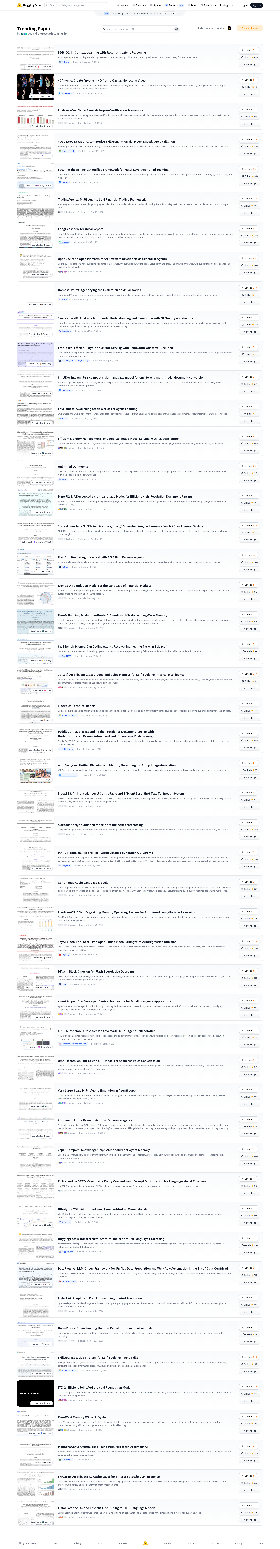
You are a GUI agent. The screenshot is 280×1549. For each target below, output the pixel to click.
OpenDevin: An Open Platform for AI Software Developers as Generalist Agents (112, 259)
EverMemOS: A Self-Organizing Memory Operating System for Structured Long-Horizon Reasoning (126, 912)
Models (124, 5)
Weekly (209, 28)
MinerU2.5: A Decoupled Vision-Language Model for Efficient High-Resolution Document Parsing (125, 496)
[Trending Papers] (229, 28)
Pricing (224, 5)
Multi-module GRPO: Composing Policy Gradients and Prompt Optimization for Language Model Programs (132, 1181)
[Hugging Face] (145, 1543)
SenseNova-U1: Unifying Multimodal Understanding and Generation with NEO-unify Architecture (125, 318)
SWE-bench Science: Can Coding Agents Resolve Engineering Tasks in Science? (112, 646)
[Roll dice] (176, 29)
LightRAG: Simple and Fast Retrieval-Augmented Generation (100, 1298)
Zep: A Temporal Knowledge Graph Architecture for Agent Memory (104, 1150)
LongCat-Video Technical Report (80, 229)
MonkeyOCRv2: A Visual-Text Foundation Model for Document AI (103, 1447)
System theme (29, 1543)
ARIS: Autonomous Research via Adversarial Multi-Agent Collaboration (106, 1031)
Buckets (176, 5)
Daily (200, 28)
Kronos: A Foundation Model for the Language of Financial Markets (104, 585)
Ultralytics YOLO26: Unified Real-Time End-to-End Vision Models (102, 1209)
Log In (244, 5)
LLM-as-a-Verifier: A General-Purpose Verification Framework (100, 110)
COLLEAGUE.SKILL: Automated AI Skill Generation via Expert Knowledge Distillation (116, 141)
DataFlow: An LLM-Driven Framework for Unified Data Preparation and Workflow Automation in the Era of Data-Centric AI (143, 1268)
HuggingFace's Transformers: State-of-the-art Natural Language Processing (111, 1239)
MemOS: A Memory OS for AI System (83, 1417)
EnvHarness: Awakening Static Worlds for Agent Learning (97, 409)
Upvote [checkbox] (251, 50)
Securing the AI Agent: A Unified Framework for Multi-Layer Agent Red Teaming (113, 169)
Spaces (157, 5)
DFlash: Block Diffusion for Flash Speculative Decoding (96, 971)
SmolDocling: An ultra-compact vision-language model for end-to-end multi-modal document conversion (131, 377)
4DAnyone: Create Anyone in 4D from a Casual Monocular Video (102, 80)
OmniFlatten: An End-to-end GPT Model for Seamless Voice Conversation (109, 1061)
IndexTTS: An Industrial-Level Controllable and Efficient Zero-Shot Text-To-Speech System (121, 793)
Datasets (141, 5)
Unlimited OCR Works (73, 466)
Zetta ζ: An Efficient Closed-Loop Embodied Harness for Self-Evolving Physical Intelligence (121, 675)
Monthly (220, 28)
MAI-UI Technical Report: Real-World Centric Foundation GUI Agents (105, 853)
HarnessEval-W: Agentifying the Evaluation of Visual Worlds (99, 290)
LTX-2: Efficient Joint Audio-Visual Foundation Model (94, 1387)
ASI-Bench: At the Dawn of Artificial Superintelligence (95, 1120)
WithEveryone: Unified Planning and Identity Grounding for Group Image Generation (117, 765)
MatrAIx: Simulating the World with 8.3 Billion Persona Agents (101, 557)
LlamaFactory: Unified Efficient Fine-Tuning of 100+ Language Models (106, 1508)
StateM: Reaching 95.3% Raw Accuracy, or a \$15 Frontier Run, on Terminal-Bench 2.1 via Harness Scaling (130, 526)
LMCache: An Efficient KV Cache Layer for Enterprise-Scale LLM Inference (109, 1476)
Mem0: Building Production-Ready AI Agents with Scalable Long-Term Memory (112, 615)
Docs (193, 5)
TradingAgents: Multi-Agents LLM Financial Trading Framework (102, 199)
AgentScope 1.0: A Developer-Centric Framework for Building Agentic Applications (115, 1001)
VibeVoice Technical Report (77, 706)
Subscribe (170, 13)
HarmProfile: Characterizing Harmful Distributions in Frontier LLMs (105, 1328)
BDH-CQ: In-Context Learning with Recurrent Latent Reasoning (102, 52)
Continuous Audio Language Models (83, 882)
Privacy (77, 1543)
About (100, 1543)
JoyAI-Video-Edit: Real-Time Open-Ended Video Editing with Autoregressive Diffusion (117, 942)
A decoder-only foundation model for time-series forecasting (100, 825)
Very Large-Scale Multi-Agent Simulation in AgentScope (97, 1090)
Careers (123, 1543)
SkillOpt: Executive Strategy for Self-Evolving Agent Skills (98, 1357)
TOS (56, 1543)
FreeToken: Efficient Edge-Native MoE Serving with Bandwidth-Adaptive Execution (115, 348)
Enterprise (210, 5)
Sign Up (256, 5)
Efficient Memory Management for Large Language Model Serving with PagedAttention (119, 439)
